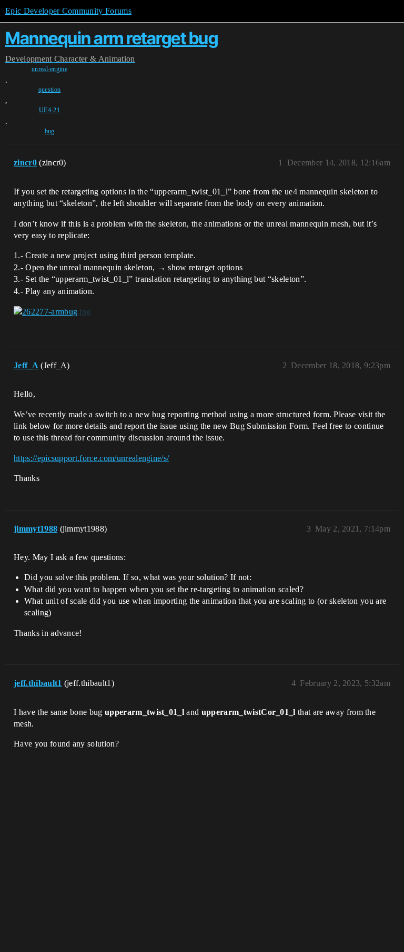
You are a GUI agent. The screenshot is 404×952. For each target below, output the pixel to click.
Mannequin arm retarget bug (111, 38)
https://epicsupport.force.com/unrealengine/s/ (91, 458)
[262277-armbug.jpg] (52, 312)
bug (50, 131)
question (49, 89)
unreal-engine (49, 69)
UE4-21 (49, 110)
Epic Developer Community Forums (68, 10)
